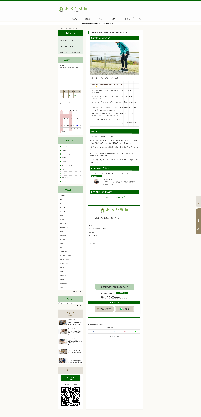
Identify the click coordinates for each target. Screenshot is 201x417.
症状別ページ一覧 (77, 292)
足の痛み (101, 324)
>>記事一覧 (70, 315)
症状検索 (198, 201)
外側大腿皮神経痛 (107, 179)
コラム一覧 (78, 306)
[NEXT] (79, 108)
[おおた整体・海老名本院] (73, 9)
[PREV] (61, 108)
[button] (93, 331)
